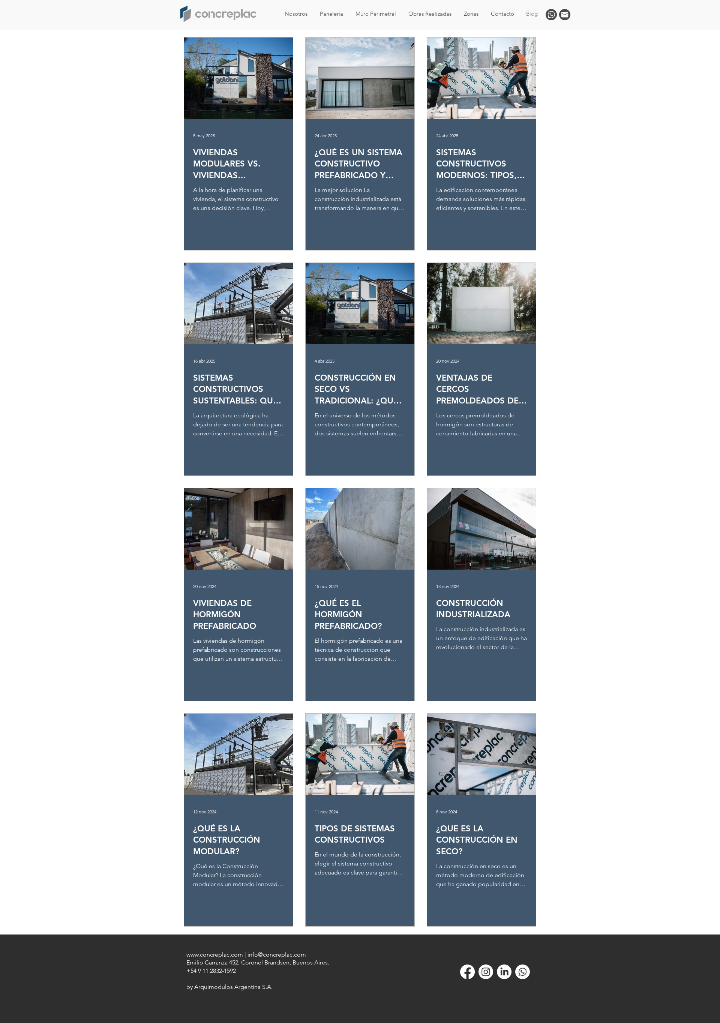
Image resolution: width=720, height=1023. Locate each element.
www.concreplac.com (214, 954)
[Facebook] (467, 971)
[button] (471, 13)
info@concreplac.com (277, 954)
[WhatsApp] (522, 971)
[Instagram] (485, 971)
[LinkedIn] (504, 971)
